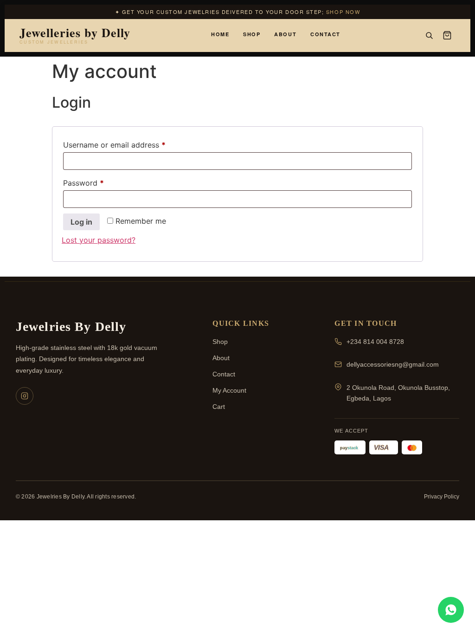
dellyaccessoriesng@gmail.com (393, 364)
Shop (251, 34)
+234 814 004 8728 (375, 341)
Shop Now (343, 11)
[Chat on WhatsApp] (451, 610)
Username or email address (129, 143)
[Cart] (447, 35)
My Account (229, 390)
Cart (218, 406)
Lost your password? (98, 240)
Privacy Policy (441, 496)
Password (99, 181)
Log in (81, 221)
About (285, 34)
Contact (325, 34)
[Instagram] (24, 396)
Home (220, 34)
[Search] (429, 35)
